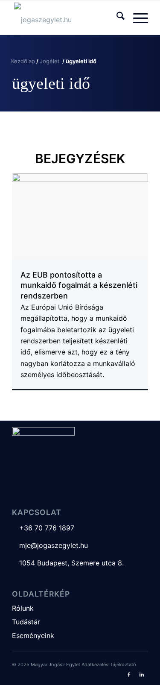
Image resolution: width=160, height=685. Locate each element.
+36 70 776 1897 (43, 528)
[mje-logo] (66, 17)
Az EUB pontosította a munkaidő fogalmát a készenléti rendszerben (78, 285)
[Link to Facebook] (128, 674)
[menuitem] (116, 17)
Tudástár (26, 622)
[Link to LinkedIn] (141, 674)
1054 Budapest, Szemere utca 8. (68, 563)
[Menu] (136, 17)
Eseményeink (33, 635)
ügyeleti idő (51, 83)
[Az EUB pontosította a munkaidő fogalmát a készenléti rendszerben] (80, 216)
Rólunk (23, 608)
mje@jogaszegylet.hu (50, 545)
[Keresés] (116, 17)
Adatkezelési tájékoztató (108, 664)
